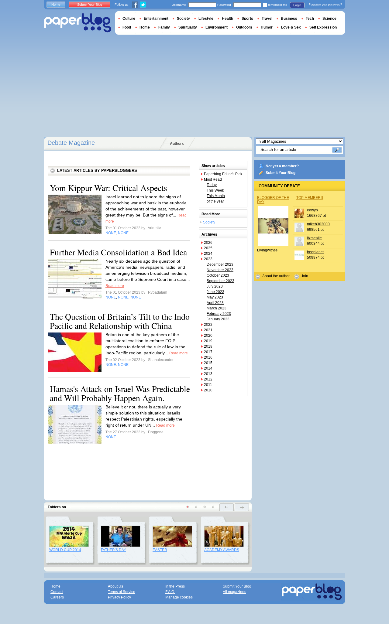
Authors (177, 144)
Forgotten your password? (325, 4)
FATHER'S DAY (113, 550)
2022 (208, 324)
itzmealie (314, 238)
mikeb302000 (318, 224)
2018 (208, 346)
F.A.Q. (170, 592)
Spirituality (187, 27)
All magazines (234, 592)
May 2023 (215, 297)
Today (212, 185)
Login (297, 5)
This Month (216, 196)
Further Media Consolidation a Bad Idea (118, 252)
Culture (128, 18)
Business (289, 18)
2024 (208, 253)
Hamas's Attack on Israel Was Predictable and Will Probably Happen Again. (120, 393)
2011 (208, 385)
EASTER (160, 550)
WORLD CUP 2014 (65, 550)
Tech (310, 18)
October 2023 (218, 275)
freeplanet (315, 252)
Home (55, 4)
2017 (208, 352)
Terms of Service (121, 592)
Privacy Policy (119, 597)
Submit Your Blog (280, 173)
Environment (216, 27)
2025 (208, 248)
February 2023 (219, 314)
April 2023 (215, 303)
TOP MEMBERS (309, 198)
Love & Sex (291, 27)
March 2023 (216, 308)
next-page (242, 507)
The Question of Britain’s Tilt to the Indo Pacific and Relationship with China (120, 321)
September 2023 (220, 281)
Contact (56, 592)
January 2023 (218, 319)
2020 (208, 335)
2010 (208, 390)
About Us (115, 586)
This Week (215, 190)
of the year (215, 201)
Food (126, 27)
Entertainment (156, 18)
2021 (208, 330)
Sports (247, 18)
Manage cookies (179, 597)
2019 (208, 341)
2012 (208, 379)
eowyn (312, 210)
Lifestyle (205, 18)
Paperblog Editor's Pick (223, 174)
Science (329, 18)
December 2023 (220, 264)
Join (304, 276)
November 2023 (220, 270)
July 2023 (215, 286)
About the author (276, 276)
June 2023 (215, 292)
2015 (208, 363)
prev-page (226, 507)
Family (164, 27)
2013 (208, 374)
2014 (208, 368)
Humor (267, 27)
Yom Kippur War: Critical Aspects (108, 187)
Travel (267, 18)
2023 (208, 259)
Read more (114, 286)
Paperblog (77, 22)
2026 (208, 242)
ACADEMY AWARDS (221, 550)
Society (209, 222)
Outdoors (244, 27)
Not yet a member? (282, 166)
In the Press (175, 586)
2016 (208, 357)
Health (227, 18)
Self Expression (323, 27)
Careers (57, 597)
